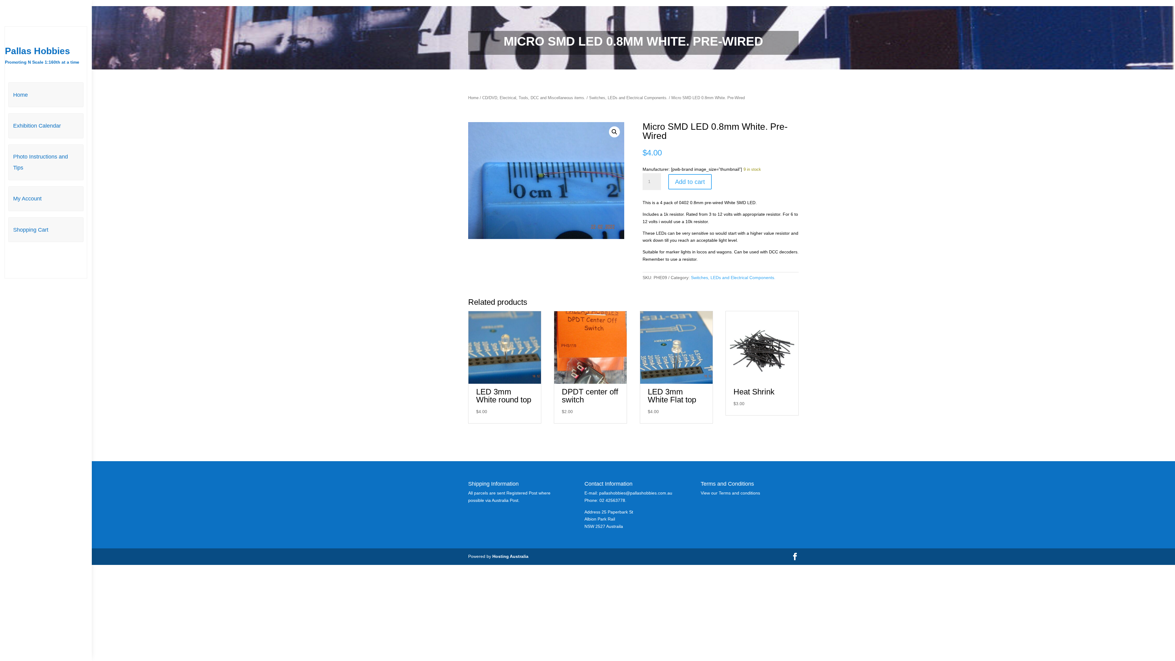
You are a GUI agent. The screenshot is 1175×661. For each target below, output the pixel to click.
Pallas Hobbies (37, 51)
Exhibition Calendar (37, 126)
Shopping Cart (30, 230)
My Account (27, 199)
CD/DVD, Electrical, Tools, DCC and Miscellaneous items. (533, 97)
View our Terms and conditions (730, 493)
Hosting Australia (510, 556)
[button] (614, 131)
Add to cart (690, 181)
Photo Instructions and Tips (40, 162)
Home (20, 95)
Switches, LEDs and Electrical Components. (628, 97)
